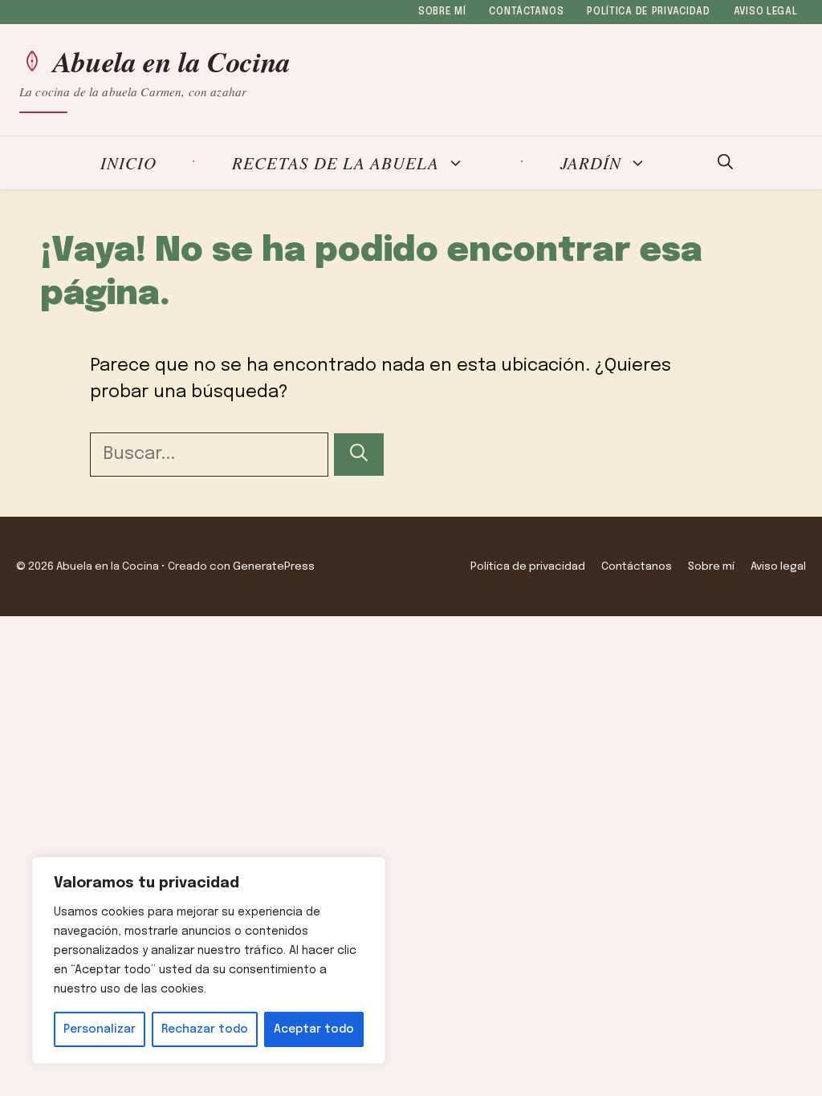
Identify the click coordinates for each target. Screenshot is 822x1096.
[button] (725, 163)
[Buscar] (359, 454)
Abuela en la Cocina (172, 62)
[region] (208, 960)
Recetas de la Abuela (335, 163)
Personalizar (99, 1029)
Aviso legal (766, 12)
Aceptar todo (314, 1029)
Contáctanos (526, 12)
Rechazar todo (204, 1029)
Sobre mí (442, 12)
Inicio (128, 162)
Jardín (590, 163)
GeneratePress (274, 566)
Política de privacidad (648, 12)
